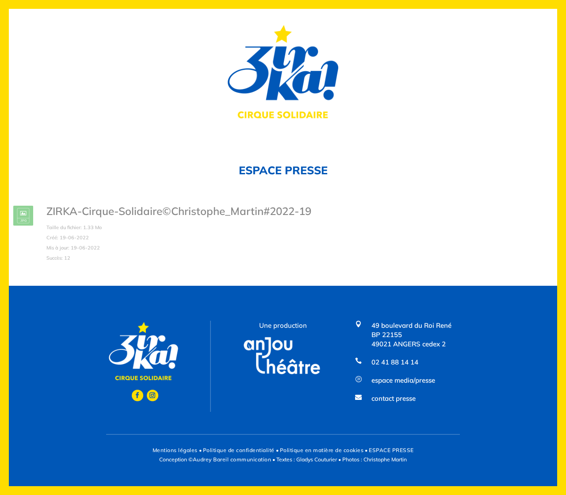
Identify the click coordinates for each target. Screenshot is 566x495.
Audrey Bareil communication (232, 459)
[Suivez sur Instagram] (152, 395)
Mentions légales (175, 450)
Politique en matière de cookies (322, 450)
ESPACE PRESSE (391, 450)
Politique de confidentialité (239, 450)
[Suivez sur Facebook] (137, 395)
